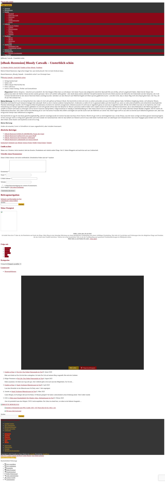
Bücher (10, 38)
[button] (8, 457)
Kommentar (5, 171)
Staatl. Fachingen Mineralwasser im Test (29, 385)
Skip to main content (7, 1)
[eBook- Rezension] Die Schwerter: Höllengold (20, 138)
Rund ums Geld (13, 15)
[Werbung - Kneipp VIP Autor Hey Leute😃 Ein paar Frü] (67, 299)
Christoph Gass (12, 143)
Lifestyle (7, 24)
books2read (4, 143)
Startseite (7, 8)
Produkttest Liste (13, 46)
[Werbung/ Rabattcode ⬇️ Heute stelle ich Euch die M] (36, 296)
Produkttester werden (14, 48)
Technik (10, 32)
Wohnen (10, 34)
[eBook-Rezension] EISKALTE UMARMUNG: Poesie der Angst (24, 134)
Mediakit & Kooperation (12, 451)
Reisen (10, 31)
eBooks (10, 39)
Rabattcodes (8, 50)
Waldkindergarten (13, 20)
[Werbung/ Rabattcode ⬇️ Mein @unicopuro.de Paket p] (128, 296)
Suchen (3, 202)
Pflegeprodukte (13, 29)
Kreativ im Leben (10, 429)
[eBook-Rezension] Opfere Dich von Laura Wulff (20, 136)
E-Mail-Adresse (6, 178)
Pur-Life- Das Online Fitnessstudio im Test (29, 372)
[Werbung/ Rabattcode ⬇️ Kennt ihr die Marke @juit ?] (98, 344)
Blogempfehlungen (10, 271)
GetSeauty (8, 430)
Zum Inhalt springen (38, 456)
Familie (7, 12)
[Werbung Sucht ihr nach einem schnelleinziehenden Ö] (98, 299)
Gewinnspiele (9, 51)
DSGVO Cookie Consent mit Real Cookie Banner (16, 456)
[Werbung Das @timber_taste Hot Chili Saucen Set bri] (36, 330)
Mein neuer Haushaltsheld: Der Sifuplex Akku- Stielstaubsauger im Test (31, 398)
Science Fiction (27, 143)
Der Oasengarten (10, 425)
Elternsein (11, 17)
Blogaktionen (9, 10)
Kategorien (4, 264)
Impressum (8, 445)
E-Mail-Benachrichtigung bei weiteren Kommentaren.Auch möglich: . (19, 186)
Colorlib (32, 454)
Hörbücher (11, 41)
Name (3, 175)
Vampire (49, 143)
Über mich (8, 55)
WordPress (46, 454)
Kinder (10, 22)
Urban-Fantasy (41, 143)
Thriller (34, 143)
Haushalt (11, 14)
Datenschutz (8, 447)
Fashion (10, 27)
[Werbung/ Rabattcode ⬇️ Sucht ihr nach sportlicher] (67, 341)
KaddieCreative (9, 423)
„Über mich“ (93, 239)
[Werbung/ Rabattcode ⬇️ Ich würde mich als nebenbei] (128, 339)
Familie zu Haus (25, 67)
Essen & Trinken (13, 26)
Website (3, 182)
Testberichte (8, 44)
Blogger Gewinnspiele (15, 53)
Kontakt (7, 449)
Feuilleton (8, 36)
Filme (10, 43)
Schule (10, 19)
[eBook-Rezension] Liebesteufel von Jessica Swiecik (21, 139)
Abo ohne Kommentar (16, 187)
